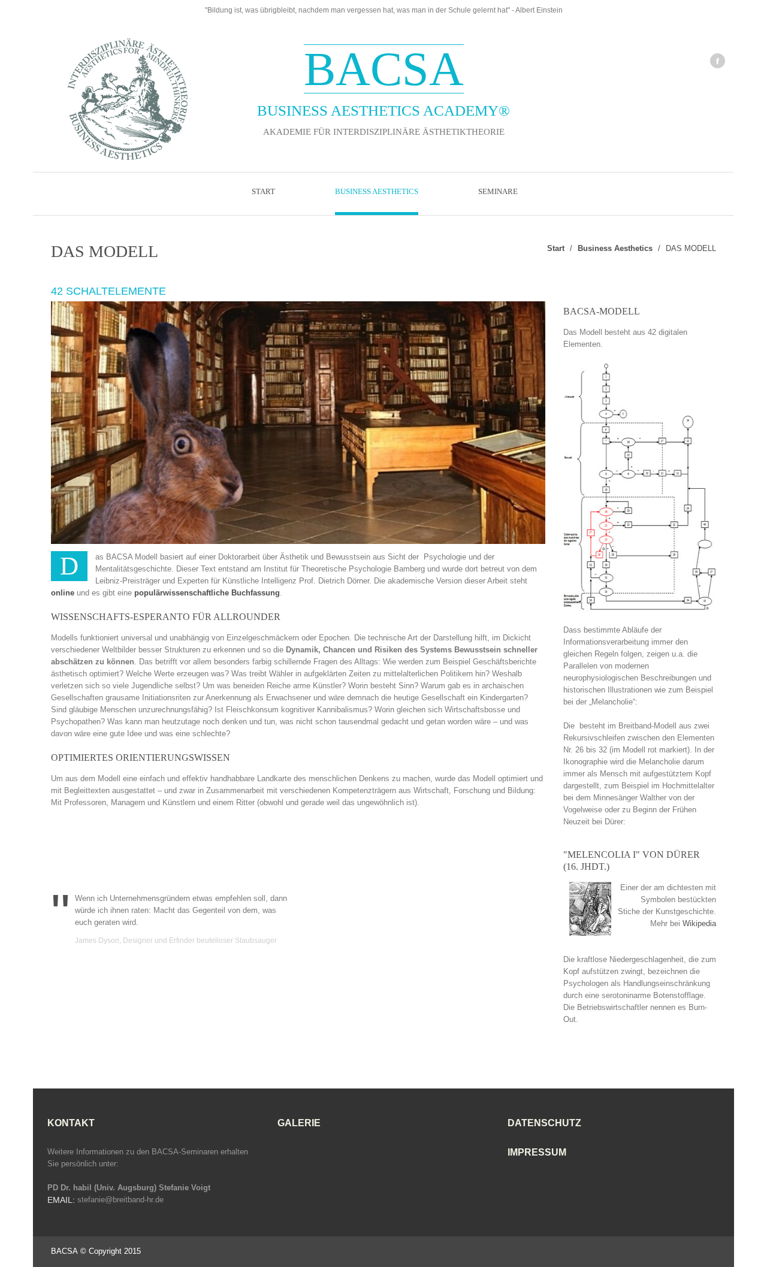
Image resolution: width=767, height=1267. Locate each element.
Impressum (537, 1152)
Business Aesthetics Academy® (383, 81)
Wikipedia (699, 923)
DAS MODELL (691, 248)
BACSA (64, 1251)
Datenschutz (544, 1123)
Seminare (498, 191)
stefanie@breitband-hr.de (120, 1199)
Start (263, 191)
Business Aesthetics (376, 191)
